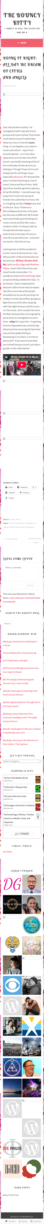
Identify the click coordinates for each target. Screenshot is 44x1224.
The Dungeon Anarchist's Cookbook (19, 805)
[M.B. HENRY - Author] (31, 905)
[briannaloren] (12, 1007)
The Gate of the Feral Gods (15, 796)
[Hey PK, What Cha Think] (12, 1109)
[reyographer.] (31, 1007)
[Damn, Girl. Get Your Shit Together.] (12, 885)
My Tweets (7, 852)
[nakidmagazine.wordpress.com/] (12, 1169)
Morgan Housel (9, 825)
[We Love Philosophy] (12, 1149)
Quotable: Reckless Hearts (35, 540)
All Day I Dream (18, 523)
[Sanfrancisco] (12, 986)
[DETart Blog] (31, 1068)
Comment (30, 585)
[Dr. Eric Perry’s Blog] (31, 885)
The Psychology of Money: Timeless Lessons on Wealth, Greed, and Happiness (19, 818)
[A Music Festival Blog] (31, 1089)
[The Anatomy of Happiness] (12, 945)
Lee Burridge (19, 264)
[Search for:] (22, 623)
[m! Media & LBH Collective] (12, 1048)
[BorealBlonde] (12, 1089)
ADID (10, 523)
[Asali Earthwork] (31, 946)
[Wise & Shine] (12, 905)
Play (17, 519)
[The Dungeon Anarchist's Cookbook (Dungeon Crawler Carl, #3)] (38, 810)
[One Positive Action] (31, 1128)
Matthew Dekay (14, 527)
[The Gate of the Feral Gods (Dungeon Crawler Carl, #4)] (38, 801)
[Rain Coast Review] (12, 925)
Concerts (12, 519)
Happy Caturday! (11, 539)
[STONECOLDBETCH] (12, 1027)
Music (23, 527)
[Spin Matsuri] (31, 1169)
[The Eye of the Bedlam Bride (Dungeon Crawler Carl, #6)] (38, 782)
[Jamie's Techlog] (31, 1149)
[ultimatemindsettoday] (31, 986)
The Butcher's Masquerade (15, 787)
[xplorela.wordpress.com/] (31, 1027)
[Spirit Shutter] (31, 1048)
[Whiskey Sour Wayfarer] (31, 926)
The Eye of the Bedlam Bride (16, 778)
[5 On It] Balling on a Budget (15, 660)
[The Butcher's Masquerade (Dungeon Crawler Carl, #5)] (38, 792)
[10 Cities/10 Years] (31, 1108)
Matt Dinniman (9, 780)
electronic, (18, 177)
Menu (23, 43)
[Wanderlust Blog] (12, 965)
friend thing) (27, 276)
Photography (29, 527)
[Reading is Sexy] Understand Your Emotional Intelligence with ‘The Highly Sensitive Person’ (20, 718)
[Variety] (31, 966)
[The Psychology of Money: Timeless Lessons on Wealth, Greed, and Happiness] (38, 819)
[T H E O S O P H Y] (12, 1068)
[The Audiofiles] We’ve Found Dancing (19, 653)
